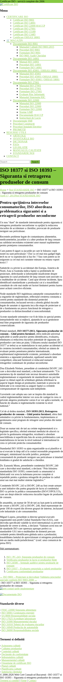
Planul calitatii (8, 666)
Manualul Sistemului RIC (32, 97)
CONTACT (12, 156)
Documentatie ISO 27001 (26, 82)
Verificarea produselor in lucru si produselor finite (31, 559)
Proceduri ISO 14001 (30, 64)
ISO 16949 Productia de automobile (19, 627)
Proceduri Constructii (24, 123)
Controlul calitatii (10, 651)
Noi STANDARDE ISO (27, 195)
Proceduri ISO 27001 (30, 88)
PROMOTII (19, 129)
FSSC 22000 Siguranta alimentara (18, 610)
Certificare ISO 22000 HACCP (29, 25)
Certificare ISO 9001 (23, 20)
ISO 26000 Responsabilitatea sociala (20, 630)
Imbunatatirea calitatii (12, 657)
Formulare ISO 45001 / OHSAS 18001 (39, 79)
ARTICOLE (19, 135)
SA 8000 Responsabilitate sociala (18, 615)
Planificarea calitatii (11, 668)
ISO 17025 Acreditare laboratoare (18, 618)
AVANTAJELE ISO (23, 138)
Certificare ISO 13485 (24, 34)
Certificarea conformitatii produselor (24, 571)
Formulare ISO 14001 (30, 67)
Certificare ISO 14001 (24, 22)
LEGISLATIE (20, 147)
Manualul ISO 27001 (30, 85)
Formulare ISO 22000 (30, 109)
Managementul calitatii (13, 660)
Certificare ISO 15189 (24, 31)
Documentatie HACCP (31, 115)
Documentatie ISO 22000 (26, 100)
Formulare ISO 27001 (30, 91)
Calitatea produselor (11, 648)
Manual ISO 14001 (29, 61)
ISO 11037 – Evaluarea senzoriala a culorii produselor (34, 568)
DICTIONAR (20, 141)
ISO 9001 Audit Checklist (32, 55)
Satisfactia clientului (11, 671)
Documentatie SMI (22, 120)
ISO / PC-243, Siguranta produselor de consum (30, 557)
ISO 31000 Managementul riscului (19, 621)
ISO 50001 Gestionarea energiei (17, 612)
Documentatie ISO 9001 (25, 43)
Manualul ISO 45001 (30, 73)
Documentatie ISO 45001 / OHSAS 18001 (35, 70)
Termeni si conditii (9, 680)
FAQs (16, 144)
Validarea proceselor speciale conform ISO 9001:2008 (30, 578)
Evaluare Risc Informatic (32, 94)
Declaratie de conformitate (14, 654)
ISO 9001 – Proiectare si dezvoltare (19, 577)
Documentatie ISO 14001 (26, 58)
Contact (32, 680)
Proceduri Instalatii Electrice (27, 126)
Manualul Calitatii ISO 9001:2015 (36, 47)
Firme (24, 680)
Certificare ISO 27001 (24, 28)
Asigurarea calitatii (10, 645)
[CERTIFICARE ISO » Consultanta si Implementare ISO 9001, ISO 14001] (9, 4)
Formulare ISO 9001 (30, 52)
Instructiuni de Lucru (30, 118)
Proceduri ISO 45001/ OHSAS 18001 (38, 76)
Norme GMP (26, 112)
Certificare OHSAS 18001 (26, 37)
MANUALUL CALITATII (27, 150)
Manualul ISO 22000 (30, 103)
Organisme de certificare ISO (16, 663)
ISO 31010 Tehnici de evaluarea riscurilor (22, 624)
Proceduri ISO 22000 (30, 106)
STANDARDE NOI (23, 153)
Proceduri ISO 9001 (29, 49)
